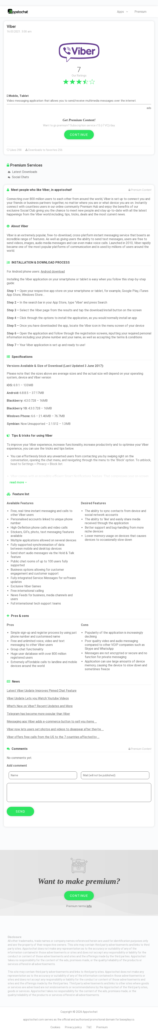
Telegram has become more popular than (38, 714)
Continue (79, 135)
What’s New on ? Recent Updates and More (40, 706)
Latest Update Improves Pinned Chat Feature (41, 690)
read (17, 482)
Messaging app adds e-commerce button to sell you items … (52, 721)
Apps (120, 12)
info (89, 906)
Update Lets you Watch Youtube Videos (38, 698)
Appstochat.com (18, 11)
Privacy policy (73, 1027)
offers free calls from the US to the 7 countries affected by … (53, 737)
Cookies (55, 1027)
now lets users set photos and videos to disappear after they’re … (55, 729)
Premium (140, 12)
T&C (89, 1027)
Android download (53, 271)
